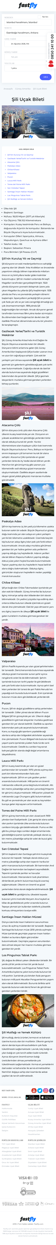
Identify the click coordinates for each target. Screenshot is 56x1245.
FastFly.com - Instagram (45, 1090)
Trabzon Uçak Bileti (36, 1159)
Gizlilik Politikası (9, 1119)
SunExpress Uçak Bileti (12, 1159)
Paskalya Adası (13, 166)
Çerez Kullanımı (8, 1127)
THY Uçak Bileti (8, 1144)
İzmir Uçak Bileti (35, 1151)
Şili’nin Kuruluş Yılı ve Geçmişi (20, 155)
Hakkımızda (7, 1108)
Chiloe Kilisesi (13, 169)
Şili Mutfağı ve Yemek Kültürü (20, 199)
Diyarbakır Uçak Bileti (37, 1162)
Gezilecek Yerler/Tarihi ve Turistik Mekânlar (25, 158)
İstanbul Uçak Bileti (36, 1144)
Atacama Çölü (13, 162)
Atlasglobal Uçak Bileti (11, 1151)
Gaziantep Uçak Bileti (37, 1166)
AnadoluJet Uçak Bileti (11, 1155)
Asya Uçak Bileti (35, 1116)
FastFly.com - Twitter (39, 1090)
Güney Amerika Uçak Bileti (39, 1123)
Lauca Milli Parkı (14, 181)
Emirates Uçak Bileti (10, 1166)
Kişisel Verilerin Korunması (13, 1123)
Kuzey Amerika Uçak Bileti (39, 1119)
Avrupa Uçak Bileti (36, 1112)
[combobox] (28, 22)
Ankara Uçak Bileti (36, 1148)
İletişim (5, 1130)
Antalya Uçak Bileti (36, 1155)
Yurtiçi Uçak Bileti (35, 1108)
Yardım (5, 1112)
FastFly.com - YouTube (34, 1090)
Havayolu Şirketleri (36, 1130)
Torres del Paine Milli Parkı (18, 184)
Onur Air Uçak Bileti (10, 1162)
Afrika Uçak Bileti (35, 1127)
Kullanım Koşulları (10, 1116)
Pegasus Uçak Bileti (10, 1148)
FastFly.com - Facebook (51, 1090)
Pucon (10, 177)
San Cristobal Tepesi (16, 188)
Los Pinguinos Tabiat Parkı (18, 195)
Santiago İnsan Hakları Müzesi (20, 192)
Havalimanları (34, 1134)
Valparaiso (11, 173)
